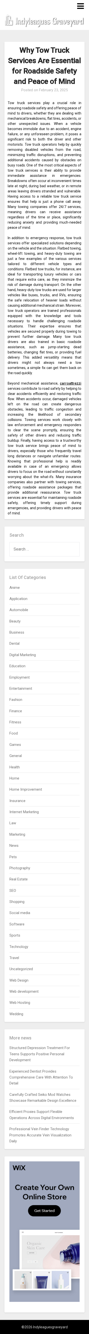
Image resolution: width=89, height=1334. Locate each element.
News (14, 845)
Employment (19, 677)
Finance (15, 711)
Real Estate (18, 879)
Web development (24, 991)
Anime (14, 587)
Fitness (15, 722)
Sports (14, 935)
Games (15, 744)
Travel (14, 958)
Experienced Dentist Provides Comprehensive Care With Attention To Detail (41, 1077)
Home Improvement (25, 789)
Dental (14, 643)
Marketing (17, 834)
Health (14, 767)
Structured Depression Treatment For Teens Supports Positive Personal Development (39, 1054)
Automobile (18, 610)
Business (16, 632)
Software (16, 924)
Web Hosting (19, 1002)
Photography (19, 868)
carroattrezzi (70, 383)
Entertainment (20, 688)
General (15, 756)
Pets (13, 857)
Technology (18, 946)
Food (13, 733)
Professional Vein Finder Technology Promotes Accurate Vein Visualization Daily (40, 1135)
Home (14, 778)
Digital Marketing (22, 655)
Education (17, 666)
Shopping (16, 901)
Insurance (17, 801)
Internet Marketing (24, 812)
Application (18, 599)
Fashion (15, 699)
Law (12, 823)
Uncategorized (21, 969)
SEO (12, 890)
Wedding (16, 1014)
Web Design (18, 980)
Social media (19, 913)
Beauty (15, 621)
